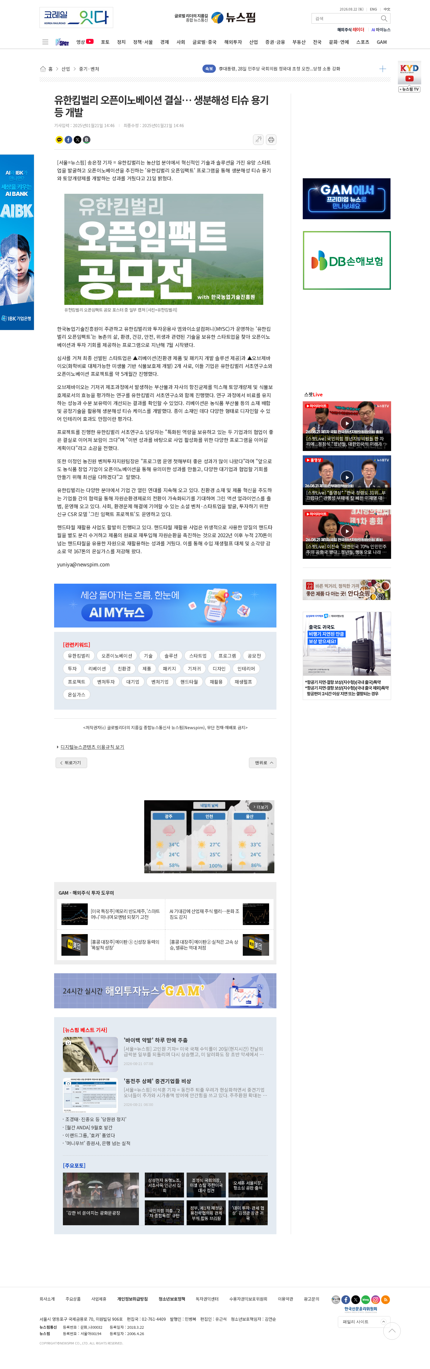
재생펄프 (243, 681)
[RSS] (385, 1299)
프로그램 (227, 655)
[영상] (347, 425)
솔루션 (171, 655)
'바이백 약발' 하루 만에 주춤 (156, 1040)
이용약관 (285, 1299)
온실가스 (76, 694)
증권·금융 (275, 41)
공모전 (254, 655)
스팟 (313, 394)
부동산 (299, 41)
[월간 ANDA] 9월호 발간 (89, 1127)
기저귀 (194, 668)
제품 (146, 668)
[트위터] (355, 1299)
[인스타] (375, 1299)
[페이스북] (345, 1299)
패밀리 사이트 (356, 1321)
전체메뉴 (45, 42)
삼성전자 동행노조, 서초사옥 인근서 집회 (164, 1185)
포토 (105, 41)
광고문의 (311, 1299)
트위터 (77, 140)
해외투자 (233, 41)
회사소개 (47, 1299)
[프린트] (271, 139)
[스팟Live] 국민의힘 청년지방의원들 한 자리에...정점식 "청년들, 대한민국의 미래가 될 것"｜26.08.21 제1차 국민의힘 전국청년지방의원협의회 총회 (346, 441)
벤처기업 (160, 681)
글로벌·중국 (204, 41)
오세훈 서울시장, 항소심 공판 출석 (247, 1185)
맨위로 (261, 762)
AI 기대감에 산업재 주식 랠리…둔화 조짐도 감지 (204, 913)
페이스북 (68, 140)
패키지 (169, 668)
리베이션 (97, 668)
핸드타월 (189, 681)
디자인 (219, 668)
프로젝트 (76, 681)
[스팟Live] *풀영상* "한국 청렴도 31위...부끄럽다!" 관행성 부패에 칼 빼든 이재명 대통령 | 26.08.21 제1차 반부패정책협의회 (346, 495)
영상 (80, 41)
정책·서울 (143, 41)
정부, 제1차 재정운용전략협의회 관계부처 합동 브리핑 (206, 1213)
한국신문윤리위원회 (361, 1309)
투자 (72, 668)
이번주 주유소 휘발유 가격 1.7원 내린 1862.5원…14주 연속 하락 (278, 68)
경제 (164, 41)
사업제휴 (98, 1299)
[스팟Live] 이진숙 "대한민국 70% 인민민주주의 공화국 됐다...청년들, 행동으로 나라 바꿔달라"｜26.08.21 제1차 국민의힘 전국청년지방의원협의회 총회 (346, 549)
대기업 (133, 681)
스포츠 (362, 41)
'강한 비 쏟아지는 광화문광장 (93, 1212)
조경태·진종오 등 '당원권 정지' (95, 1119)
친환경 (124, 668)
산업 (253, 41)
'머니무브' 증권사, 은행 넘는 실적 (97, 1143)
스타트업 (198, 655)
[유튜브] (335, 1299)
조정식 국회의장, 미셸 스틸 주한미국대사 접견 (206, 1185)
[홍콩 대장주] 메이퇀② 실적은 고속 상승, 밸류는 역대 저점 (204, 944)
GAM (382, 41)
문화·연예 (339, 41)
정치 (121, 41)
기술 (148, 655)
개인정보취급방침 (132, 1299)
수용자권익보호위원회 (248, 1299)
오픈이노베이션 (117, 655)
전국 (317, 41)
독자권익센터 (207, 1299)
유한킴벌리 (79, 655)
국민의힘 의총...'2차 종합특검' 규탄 (164, 1212)
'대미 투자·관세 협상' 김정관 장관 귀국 (248, 1213)
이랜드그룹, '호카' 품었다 (90, 1135)
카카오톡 (59, 140)
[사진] (90, 1053)
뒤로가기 (73, 762)
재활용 (216, 681)
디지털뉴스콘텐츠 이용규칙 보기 (92, 746)
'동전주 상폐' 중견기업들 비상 (157, 1081)
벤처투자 (106, 681)
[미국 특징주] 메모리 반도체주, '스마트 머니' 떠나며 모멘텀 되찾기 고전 (125, 913)
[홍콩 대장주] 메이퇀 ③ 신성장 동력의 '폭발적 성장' (125, 944)
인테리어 (246, 668)
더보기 (383, 68)
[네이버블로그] (365, 1299)
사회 (180, 41)
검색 (385, 18)
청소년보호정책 (172, 1299)
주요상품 (73, 1299)
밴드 (86, 140)
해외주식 (350, 29)
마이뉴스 (381, 29)
